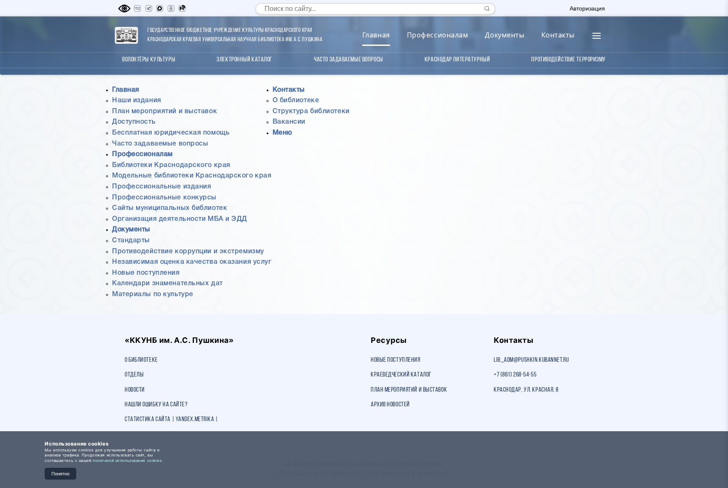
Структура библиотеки (311, 111)
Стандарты (131, 241)
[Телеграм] (149, 8)
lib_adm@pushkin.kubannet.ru (531, 360)
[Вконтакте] (137, 8)
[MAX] (159, 8)
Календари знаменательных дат (167, 283)
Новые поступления (146, 273)
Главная (376, 35)
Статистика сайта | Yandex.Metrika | (171, 419)
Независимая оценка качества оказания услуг (192, 262)
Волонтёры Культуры (148, 59)
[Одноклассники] (171, 8)
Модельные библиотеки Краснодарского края (191, 176)
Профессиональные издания (161, 187)
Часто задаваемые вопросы (348, 59)
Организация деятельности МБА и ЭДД (179, 219)
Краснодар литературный (457, 59)
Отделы (134, 374)
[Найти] (487, 8)
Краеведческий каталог (401, 374)
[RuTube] (182, 8)
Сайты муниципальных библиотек (169, 208)
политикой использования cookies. (128, 460)
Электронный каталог (245, 59)
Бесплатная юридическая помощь (171, 133)
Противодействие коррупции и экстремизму (188, 252)
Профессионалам (437, 35)
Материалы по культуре (152, 294)
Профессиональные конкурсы (164, 198)
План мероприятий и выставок (164, 111)
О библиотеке (296, 100)
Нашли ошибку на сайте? (156, 404)
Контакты (558, 35)
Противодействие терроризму (568, 59)
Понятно (60, 473)
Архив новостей (390, 404)
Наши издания (136, 100)
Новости (135, 390)
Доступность (133, 122)
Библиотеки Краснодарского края (171, 165)
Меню (282, 133)
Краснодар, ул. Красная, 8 (526, 390)
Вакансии (289, 122)
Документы (504, 35)
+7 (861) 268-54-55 (515, 374)
